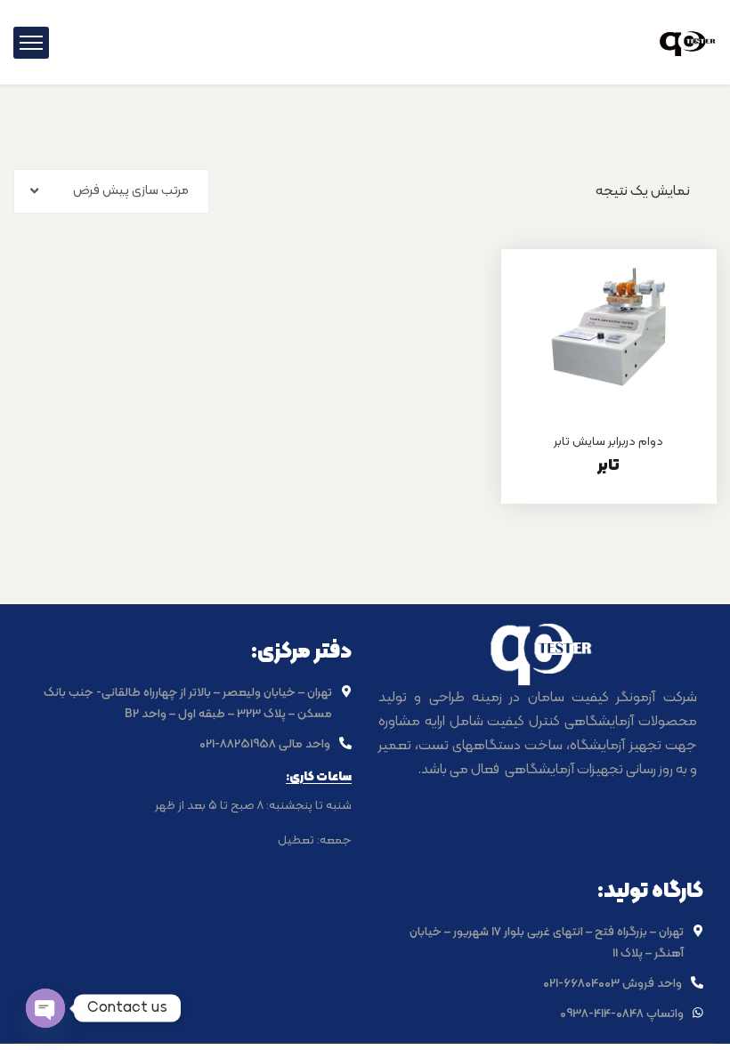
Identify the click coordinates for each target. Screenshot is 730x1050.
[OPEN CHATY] (45, 1008)
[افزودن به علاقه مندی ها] (681, 293)
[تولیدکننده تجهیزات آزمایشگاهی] (688, 41)
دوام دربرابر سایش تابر (608, 441)
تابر (608, 466)
